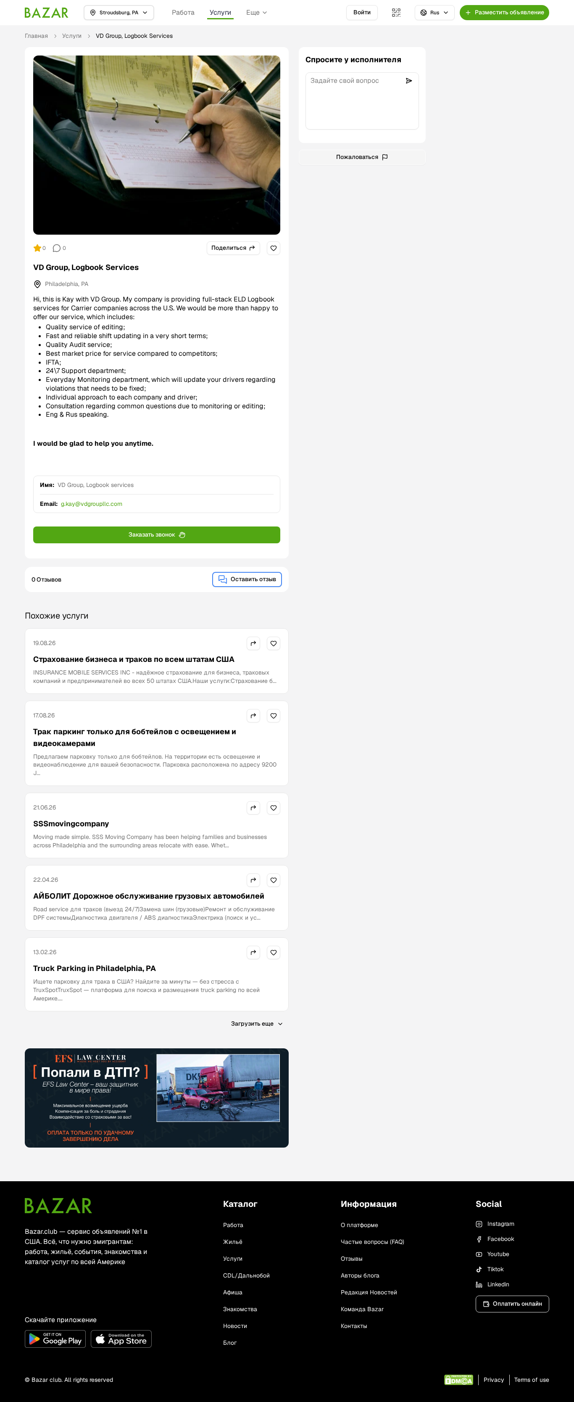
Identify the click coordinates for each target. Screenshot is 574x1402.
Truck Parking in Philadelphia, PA (94, 968)
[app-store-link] (121, 1339)
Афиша (232, 1292)
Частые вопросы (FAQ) (372, 1242)
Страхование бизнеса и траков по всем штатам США (133, 659)
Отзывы (352, 1258)
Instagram (500, 1223)
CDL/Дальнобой (246, 1275)
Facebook (500, 1239)
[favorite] (273, 248)
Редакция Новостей (369, 1292)
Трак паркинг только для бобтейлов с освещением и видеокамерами (134, 737)
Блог (230, 1342)
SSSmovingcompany (71, 823)
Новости (235, 1326)
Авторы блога (360, 1275)
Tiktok (495, 1269)
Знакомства (240, 1309)
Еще (253, 12)
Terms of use (531, 1379)
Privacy (494, 1379)
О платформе (359, 1225)
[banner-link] (157, 1098)
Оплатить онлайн (517, 1303)
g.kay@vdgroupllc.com (91, 504)
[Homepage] (46, 13)
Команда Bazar (362, 1309)
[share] (253, 643)
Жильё (232, 1242)
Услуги (220, 12)
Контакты (354, 1326)
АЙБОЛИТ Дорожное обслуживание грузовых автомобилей (148, 896)
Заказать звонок (152, 534)
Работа (183, 12)
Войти (362, 12)
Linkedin (498, 1284)
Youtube (498, 1254)
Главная (36, 36)
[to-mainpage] (58, 1205)
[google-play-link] (55, 1339)
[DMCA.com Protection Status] (458, 1380)
